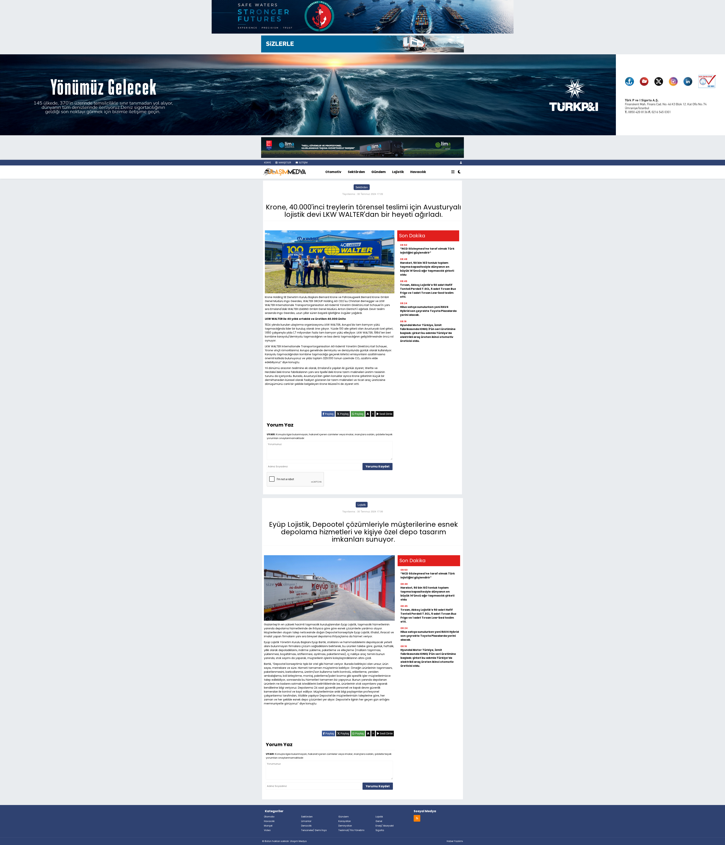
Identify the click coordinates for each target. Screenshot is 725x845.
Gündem (378, 172)
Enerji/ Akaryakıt (385, 825)
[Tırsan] (362, 43)
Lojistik (398, 172)
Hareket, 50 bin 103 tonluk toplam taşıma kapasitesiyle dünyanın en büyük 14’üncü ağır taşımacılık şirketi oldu (427, 269)
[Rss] (417, 818)
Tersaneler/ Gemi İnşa (314, 830)
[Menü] (453, 172)
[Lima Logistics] (362, 147)
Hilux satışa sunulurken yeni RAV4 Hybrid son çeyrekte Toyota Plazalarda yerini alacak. (428, 311)
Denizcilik (306, 825)
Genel (379, 821)
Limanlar (306, 821)
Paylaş (329, 414)
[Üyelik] (461, 162)
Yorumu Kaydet (377, 466)
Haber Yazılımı (455, 841)
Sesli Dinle (385, 414)
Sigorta (380, 830)
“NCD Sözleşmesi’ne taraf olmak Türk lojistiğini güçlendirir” (427, 250)
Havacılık (418, 172)
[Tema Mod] (459, 172)
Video (267, 830)
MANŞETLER (284, 162)
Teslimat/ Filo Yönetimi (351, 830)
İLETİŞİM (303, 162)
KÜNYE (267, 162)
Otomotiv (333, 172)
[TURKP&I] (362, 94)
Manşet (268, 825)
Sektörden (356, 172)
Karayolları (344, 821)
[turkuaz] (362, 16)
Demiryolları (345, 825)
